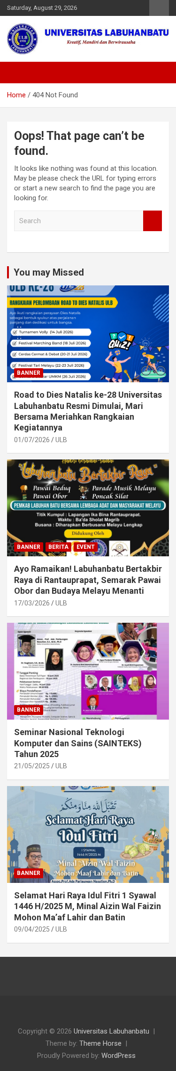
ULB (61, 440)
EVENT (86, 547)
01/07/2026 (32, 440)
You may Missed (49, 272)
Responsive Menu (159, 8)
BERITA (58, 547)
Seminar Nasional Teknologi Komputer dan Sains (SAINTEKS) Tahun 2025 (78, 743)
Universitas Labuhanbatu (111, 1031)
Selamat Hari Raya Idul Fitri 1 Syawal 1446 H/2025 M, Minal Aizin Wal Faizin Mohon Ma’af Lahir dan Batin (87, 906)
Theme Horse (100, 1043)
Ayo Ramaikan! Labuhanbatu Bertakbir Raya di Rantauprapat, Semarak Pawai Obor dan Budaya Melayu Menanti (88, 580)
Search (152, 221)
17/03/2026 (32, 603)
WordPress (118, 1055)
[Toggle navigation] (19, 72)
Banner (28, 373)
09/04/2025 (32, 929)
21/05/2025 (32, 766)
